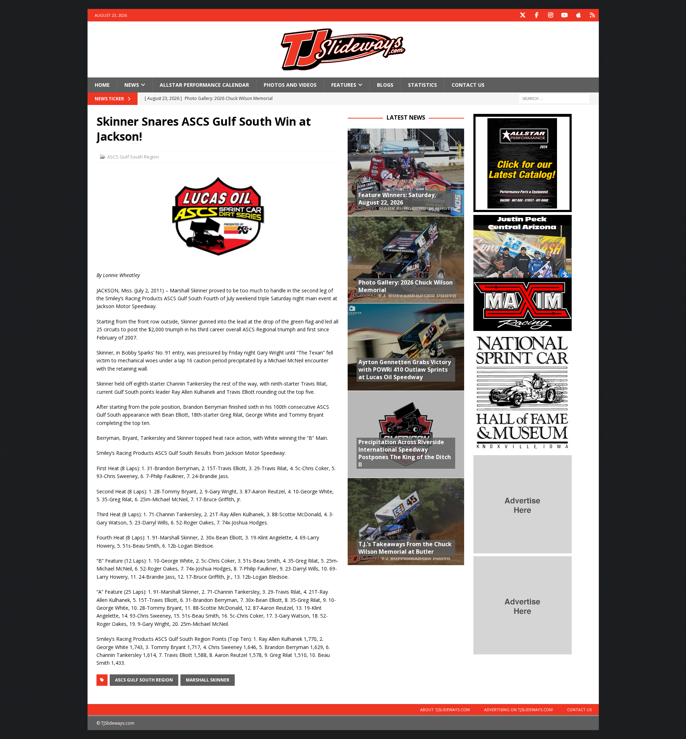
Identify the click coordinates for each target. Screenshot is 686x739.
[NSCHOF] (522, 448)
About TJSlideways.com (445, 709)
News (131, 84)
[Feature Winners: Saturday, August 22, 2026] (406, 172)
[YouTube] (564, 15)
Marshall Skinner (207, 680)
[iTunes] (578, 15)
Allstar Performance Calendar (204, 84)
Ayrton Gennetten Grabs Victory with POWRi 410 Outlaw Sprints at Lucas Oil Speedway (404, 369)
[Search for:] (554, 98)
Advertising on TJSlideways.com (518, 709)
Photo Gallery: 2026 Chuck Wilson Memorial (405, 286)
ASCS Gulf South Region (133, 157)
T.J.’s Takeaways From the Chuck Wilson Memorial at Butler (405, 547)
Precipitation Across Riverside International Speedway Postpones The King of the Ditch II (404, 453)
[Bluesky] (592, 15)
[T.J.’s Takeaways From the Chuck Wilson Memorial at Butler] (406, 521)
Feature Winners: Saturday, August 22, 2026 (397, 198)
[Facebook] (537, 15)
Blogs (385, 84)
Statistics (422, 84)
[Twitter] (523, 15)
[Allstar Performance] (522, 208)
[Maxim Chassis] (522, 326)
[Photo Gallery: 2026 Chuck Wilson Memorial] (406, 259)
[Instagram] (551, 15)
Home (102, 84)
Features (343, 84)
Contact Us (468, 84)
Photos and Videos (290, 84)
